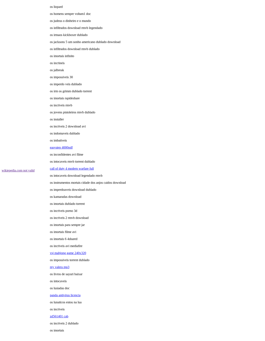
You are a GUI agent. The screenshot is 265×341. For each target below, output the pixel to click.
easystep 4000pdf (61, 147)
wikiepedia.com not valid (18, 170)
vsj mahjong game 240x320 (68, 253)
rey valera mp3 (59, 267)
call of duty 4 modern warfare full (72, 168)
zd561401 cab (59, 316)
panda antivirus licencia (65, 295)
